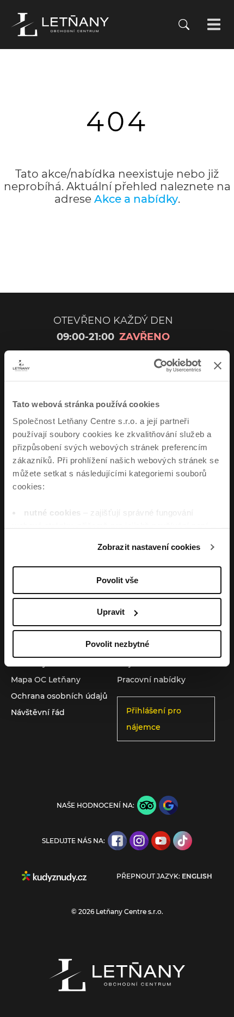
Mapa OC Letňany (46, 680)
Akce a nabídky (136, 198)
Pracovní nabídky (151, 680)
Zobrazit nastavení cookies (149, 547)
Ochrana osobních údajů (59, 696)
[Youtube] (160, 840)
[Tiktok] (182, 840)
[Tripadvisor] (146, 805)
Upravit (111, 611)
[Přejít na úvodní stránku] (60, 24)
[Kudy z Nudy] (54, 876)
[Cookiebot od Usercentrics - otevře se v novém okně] (154, 366)
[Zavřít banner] (217, 366)
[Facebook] (117, 840)
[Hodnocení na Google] (168, 805)
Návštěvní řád (38, 712)
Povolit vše (117, 579)
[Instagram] (139, 840)
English (197, 876)
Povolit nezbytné (117, 644)
